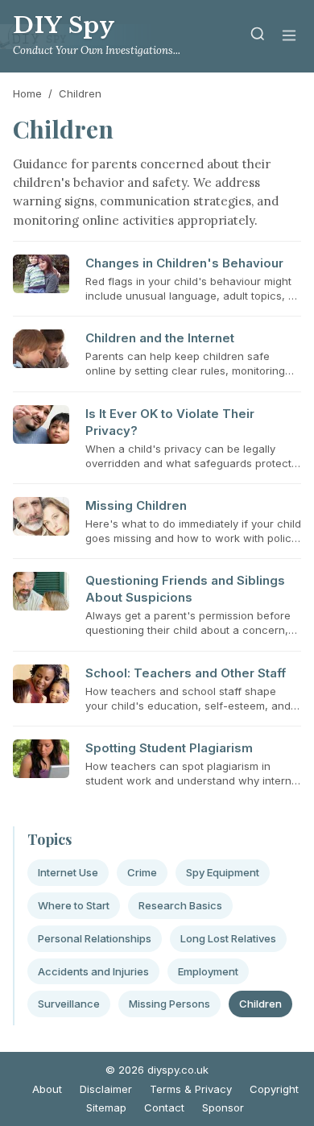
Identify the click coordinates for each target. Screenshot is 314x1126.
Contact (164, 1107)
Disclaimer (106, 1089)
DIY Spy (63, 25)
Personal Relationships (94, 938)
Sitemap (106, 1107)
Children (260, 1003)
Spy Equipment (222, 872)
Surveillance (69, 1003)
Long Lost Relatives (228, 938)
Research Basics (180, 905)
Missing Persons (169, 1003)
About (47, 1089)
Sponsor (223, 1107)
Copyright (274, 1089)
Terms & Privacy (191, 1089)
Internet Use (68, 872)
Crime (142, 872)
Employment (208, 971)
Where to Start (73, 905)
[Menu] (289, 36)
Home (27, 93)
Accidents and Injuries (93, 971)
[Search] (257, 37)
